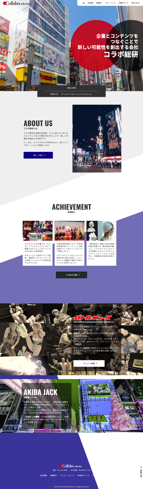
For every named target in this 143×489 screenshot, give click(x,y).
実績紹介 (53, 475)
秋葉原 (123, 3)
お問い (135, 3)
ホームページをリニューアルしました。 (77, 94)
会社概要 (43, 475)
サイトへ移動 (90, 363)
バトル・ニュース (67, 475)
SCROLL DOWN (71, 88)
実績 (99, 3)
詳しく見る (39, 155)
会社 (90, 3)
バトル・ (110, 3)
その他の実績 (73, 274)
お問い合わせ (98, 475)
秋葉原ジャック (83, 475)
